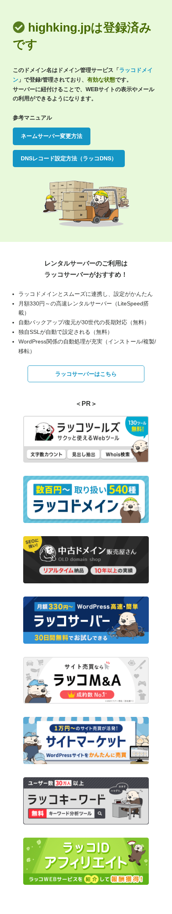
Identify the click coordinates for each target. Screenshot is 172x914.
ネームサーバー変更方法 (51, 136)
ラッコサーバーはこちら (86, 374)
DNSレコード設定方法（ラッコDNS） (69, 158)
